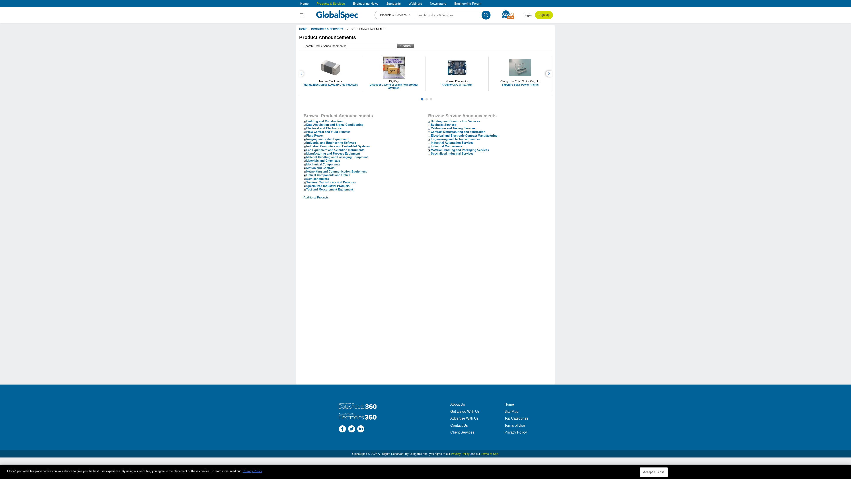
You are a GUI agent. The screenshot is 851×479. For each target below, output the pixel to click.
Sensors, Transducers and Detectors (331, 182)
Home (304, 3)
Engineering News (365, 3)
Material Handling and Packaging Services (460, 150)
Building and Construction (324, 121)
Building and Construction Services (455, 121)
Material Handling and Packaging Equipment (337, 157)
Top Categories (516, 418)
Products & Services (331, 3)
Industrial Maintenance (446, 146)
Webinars (415, 3)
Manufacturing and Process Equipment (333, 153)
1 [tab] (422, 97)
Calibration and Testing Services (453, 128)
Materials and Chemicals (323, 160)
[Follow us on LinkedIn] (360, 429)
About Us (457, 404)
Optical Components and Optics (328, 175)
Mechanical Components (323, 164)
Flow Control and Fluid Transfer (328, 131)
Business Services (443, 124)
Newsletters (438, 3)
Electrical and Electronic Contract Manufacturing (464, 135)
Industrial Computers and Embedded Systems (338, 146)
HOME (303, 29)
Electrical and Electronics (324, 128)
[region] (425, 472)
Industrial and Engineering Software (331, 142)
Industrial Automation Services (452, 142)
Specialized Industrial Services (452, 153)
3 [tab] (431, 97)
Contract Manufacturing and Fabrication (458, 131)
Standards (393, 3)
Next (549, 73)
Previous (302, 73)
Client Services (462, 432)
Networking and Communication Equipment (336, 171)
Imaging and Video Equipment (327, 139)
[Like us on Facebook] (342, 429)
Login (528, 15)
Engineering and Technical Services (455, 139)
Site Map (511, 411)
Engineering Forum (467, 3)
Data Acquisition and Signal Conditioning (334, 124)
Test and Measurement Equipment (329, 189)
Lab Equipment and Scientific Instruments (335, 150)
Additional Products (316, 197)
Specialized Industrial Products (327, 186)
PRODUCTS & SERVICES (327, 29)
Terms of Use (514, 425)
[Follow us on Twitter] (351, 429)
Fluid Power (314, 135)
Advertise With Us (464, 418)
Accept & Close (653, 472)
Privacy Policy (515, 432)
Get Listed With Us (465, 411)
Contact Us (459, 425)
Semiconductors (317, 179)
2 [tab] (426, 97)
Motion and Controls (320, 168)
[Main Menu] (302, 15)
